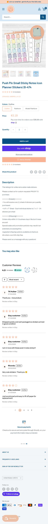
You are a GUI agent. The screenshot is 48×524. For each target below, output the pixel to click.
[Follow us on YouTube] (16, 489)
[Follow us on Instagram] (8, 489)
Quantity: (5, 129)
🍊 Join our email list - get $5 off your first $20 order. (24, 2)
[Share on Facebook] (31, 172)
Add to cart (24, 141)
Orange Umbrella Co (11, 96)
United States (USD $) (10, 478)
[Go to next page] (32, 410)
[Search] (43, 17)
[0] (44, 9)
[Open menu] (3, 9)
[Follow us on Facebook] (3, 489)
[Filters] (4, 280)
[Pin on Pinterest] (35, 172)
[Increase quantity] (25, 129)
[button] (7, 92)
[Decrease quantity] (13, 129)
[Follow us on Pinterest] (12, 489)
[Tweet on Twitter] (40, 172)
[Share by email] (44, 172)
